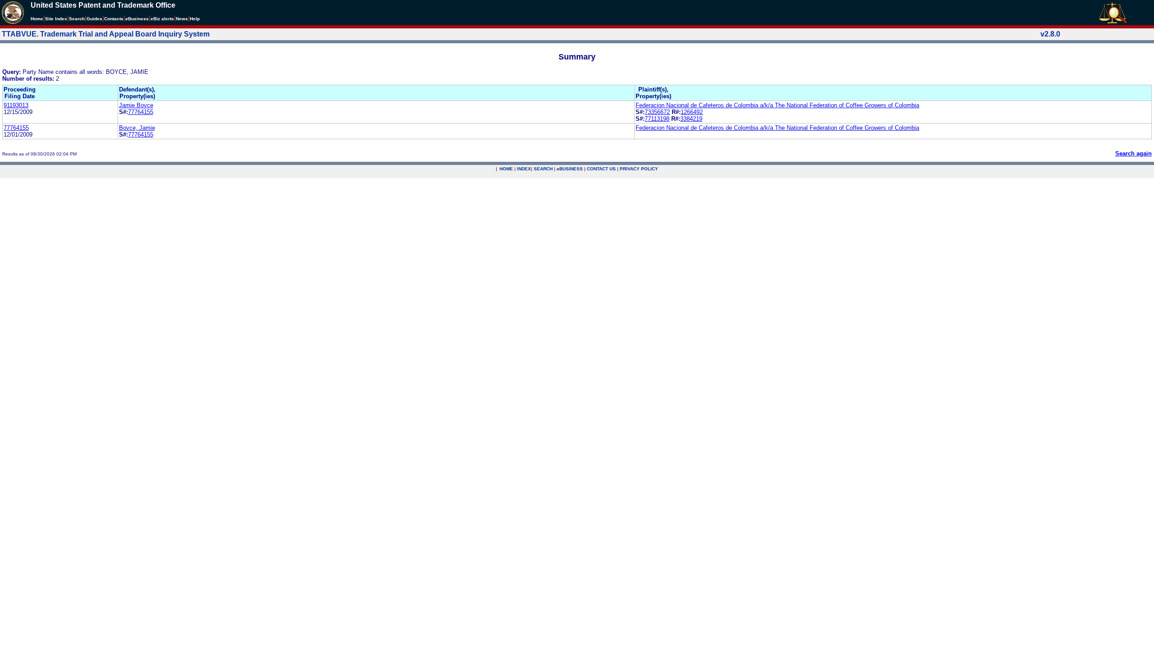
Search (77, 18)
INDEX (524, 168)
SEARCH (543, 168)
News (182, 18)
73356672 (657, 112)
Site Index (56, 18)
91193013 (16, 105)
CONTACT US (601, 168)
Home (37, 18)
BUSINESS (570, 168)
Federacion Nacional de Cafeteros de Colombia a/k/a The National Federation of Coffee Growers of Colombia (777, 105)
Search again (1133, 153)
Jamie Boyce (136, 105)
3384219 (691, 118)
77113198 (657, 118)
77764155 (140, 112)
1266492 (692, 112)
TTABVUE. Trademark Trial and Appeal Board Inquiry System (106, 34)
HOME (506, 168)
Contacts (114, 18)
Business (137, 18)
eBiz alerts (162, 18)
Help (195, 18)
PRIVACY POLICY (639, 168)
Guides (94, 18)
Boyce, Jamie (137, 127)
